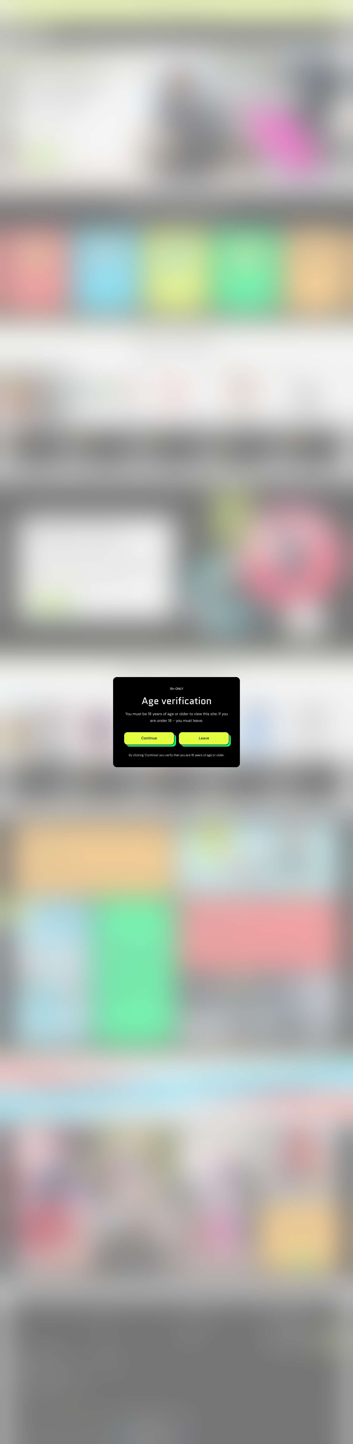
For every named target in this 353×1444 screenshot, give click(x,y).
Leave (204, 738)
